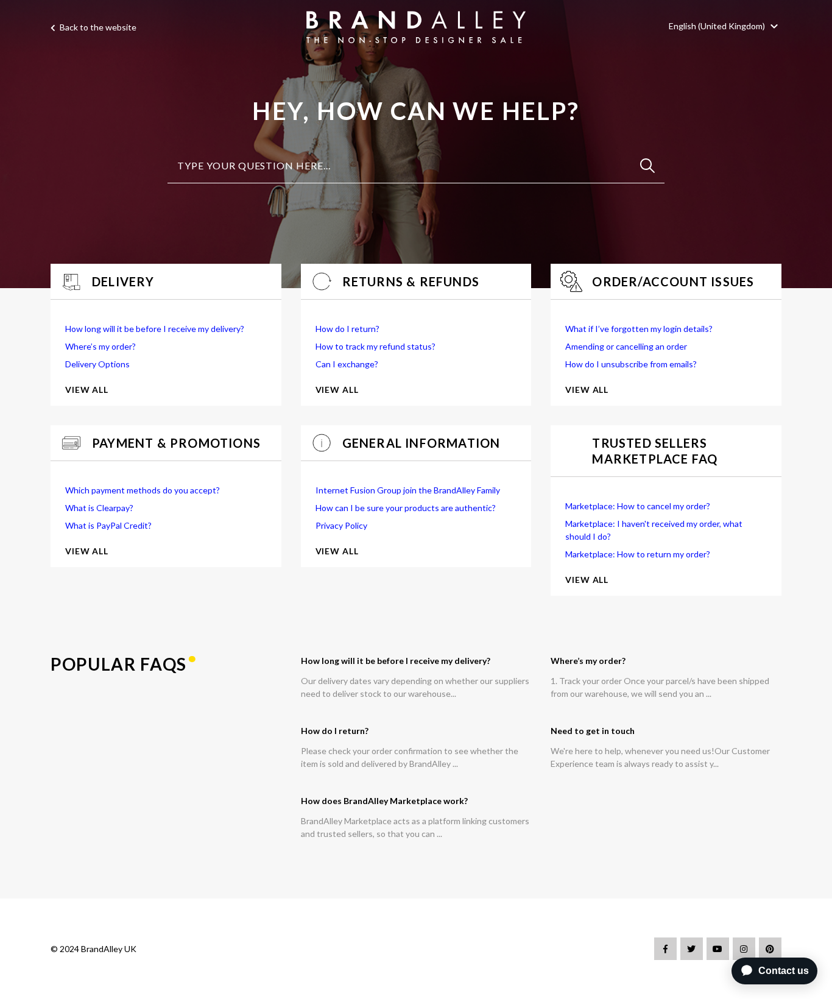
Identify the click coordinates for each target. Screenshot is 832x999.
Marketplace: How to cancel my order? (637, 506)
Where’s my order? (100, 346)
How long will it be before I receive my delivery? (154, 328)
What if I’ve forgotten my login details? (639, 328)
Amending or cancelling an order (626, 346)
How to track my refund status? (375, 346)
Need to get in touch (593, 730)
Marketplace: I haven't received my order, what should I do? (653, 530)
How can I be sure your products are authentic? (406, 508)
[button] (725, 26)
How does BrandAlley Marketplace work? (384, 801)
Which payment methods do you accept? (142, 490)
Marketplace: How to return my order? (637, 554)
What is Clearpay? (99, 508)
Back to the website (97, 27)
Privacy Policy (341, 525)
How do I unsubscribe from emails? (631, 364)
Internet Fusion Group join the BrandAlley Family (408, 490)
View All (86, 389)
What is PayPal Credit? (108, 525)
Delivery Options (97, 364)
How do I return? (347, 328)
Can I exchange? (347, 364)
